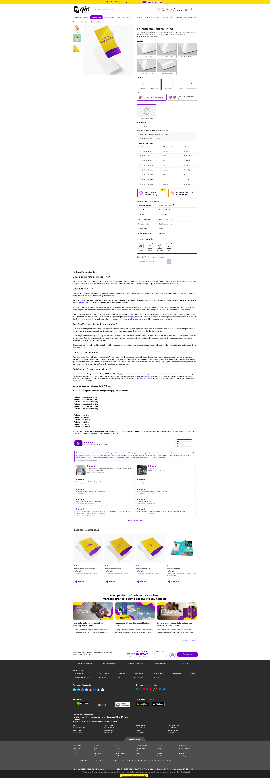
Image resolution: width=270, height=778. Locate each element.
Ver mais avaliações (134, 520)
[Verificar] (83, 703)
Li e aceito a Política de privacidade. (134, 776)
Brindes (159, 746)
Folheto (76, 566)
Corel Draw (160, 250)
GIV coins (192, 674)
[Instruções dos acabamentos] (161, 134)
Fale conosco (102, 677)
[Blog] (157, 689)
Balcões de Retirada (85, 663)
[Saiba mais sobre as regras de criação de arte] (156, 194)
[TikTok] (154, 689)
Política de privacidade (183, 772)
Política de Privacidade (82, 677)
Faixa (95, 756)
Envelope (118, 748)
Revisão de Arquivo (109, 663)
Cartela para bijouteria (122, 756)
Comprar (189, 654)
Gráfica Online (77, 746)
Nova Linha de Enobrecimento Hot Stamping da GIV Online (88, 624)
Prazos (156, 677)
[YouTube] (143, 689)
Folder (75, 753)
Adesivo (75, 756)
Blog (119, 677)
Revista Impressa (183, 746)
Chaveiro (139, 756)
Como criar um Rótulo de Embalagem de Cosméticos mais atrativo (174, 624)
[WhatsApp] (186, 9)
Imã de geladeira (120, 751)
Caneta (138, 753)
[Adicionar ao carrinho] (172, 654)
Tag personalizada (120, 753)
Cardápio (160, 756)
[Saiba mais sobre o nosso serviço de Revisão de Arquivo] (185, 194)
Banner (96, 751)
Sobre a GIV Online (103, 674)
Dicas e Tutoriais (159, 674)
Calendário (160, 748)
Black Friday (182, 756)
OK (169, 261)
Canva (150, 250)
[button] (167, 36)
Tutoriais (185, 663)
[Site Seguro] (102, 704)
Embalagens (161, 751)
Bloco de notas (140, 748)
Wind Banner (98, 753)
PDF (169, 250)
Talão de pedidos (141, 751)
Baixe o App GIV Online (145, 699)
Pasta (116, 746)
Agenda (159, 753)
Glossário (83, 761)
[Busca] (158, 9)
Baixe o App (121, 674)
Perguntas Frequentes (135, 663)
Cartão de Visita (77, 748)
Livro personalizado (184, 748)
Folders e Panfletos (173, 566)
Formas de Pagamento (82, 685)
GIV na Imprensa (160, 663)
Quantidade (160, 651)
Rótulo (96, 748)
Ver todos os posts (189, 640)
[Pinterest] (150, 689)
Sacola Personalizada (142, 746)
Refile (145, 126)
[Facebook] (160, 689)
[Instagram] (140, 689)
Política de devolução (139, 677)
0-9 (168, 761)
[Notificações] (191, 9)
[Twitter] (164, 689)
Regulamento (176, 674)
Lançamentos (182, 753)
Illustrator (140, 250)
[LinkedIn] (147, 689)
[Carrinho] (195, 9)
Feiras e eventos (183, 751)
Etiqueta (96, 746)
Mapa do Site (79, 674)
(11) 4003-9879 (77, 727)
